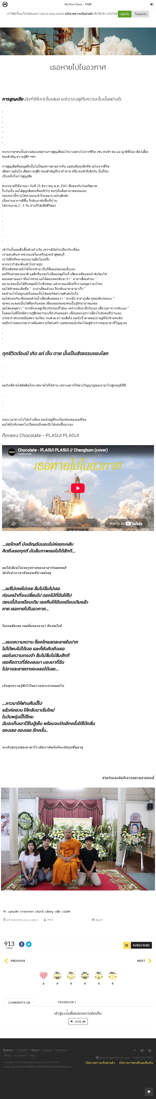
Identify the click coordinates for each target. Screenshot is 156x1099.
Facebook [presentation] (67, 1003)
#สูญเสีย (13, 911)
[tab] (19, 1002)
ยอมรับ (124, 14)
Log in (80, 1021)
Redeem (60, 1050)
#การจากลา (26, 911)
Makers (14, 4)
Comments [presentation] (19, 1002)
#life (57, 911)
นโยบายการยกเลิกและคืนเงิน (136, 1062)
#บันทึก (66, 911)
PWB (88, 4)
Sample (47, 1050)
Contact (20, 1055)
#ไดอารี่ (39, 911)
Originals (22, 1050)
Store (28, 4)
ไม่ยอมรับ (141, 14)
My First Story (73, 4)
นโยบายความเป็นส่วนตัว (79, 13)
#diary (49, 911)
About (8, 1055)
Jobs (32, 1055)
